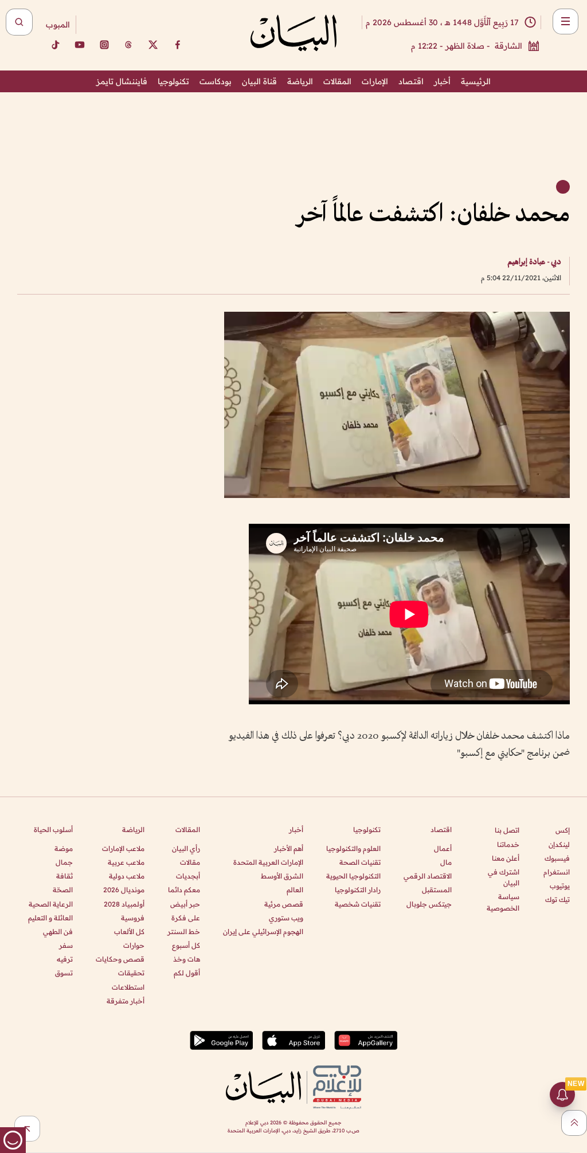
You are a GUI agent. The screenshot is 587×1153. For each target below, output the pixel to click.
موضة (63, 848)
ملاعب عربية (126, 862)
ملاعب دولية (126, 876)
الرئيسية (476, 81)
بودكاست (215, 81)
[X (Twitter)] (153, 45)
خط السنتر (183, 931)
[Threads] (128, 45)
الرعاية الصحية (51, 904)
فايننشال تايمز (121, 81)
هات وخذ (186, 959)
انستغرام (556, 872)
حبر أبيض (185, 904)
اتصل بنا (507, 830)
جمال (64, 862)
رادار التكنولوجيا (358, 889)
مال (446, 862)
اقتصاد (411, 81)
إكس (562, 830)
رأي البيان (186, 848)
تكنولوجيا (173, 81)
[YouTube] (80, 45)
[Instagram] (104, 45)
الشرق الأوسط (282, 876)
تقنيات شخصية (358, 904)
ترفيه (65, 959)
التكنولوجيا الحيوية (353, 876)
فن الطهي (58, 931)
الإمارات (375, 81)
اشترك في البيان (503, 877)
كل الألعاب (129, 931)
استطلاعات (128, 987)
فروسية (132, 917)
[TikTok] (55, 45)
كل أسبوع (186, 945)
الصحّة (63, 889)
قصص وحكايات (120, 959)
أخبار (442, 81)
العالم (295, 889)
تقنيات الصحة (360, 862)
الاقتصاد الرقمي (428, 876)
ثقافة (64, 876)
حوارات (133, 945)
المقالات (337, 81)
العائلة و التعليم (50, 917)
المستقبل (437, 889)
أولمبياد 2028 (124, 904)
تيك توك (557, 899)
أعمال (443, 848)
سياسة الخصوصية (503, 902)
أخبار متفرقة (125, 1001)
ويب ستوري (286, 917)
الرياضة (300, 81)
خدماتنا (508, 844)
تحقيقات (131, 972)
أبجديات (188, 876)
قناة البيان (259, 81)
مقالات (190, 862)
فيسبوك (557, 858)
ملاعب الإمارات (123, 848)
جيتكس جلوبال (429, 904)
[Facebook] (178, 45)
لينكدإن (559, 844)
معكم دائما (184, 889)
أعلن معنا (505, 858)
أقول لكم (187, 972)
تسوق (64, 972)
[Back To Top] (574, 1123)
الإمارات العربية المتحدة (268, 862)
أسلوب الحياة (53, 829)
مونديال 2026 (123, 889)
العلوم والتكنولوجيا (353, 848)
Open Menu (565, 21)
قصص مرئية (283, 904)
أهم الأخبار (288, 848)
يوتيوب (560, 885)
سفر (66, 945)
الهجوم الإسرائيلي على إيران (263, 931)
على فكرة (185, 917)
